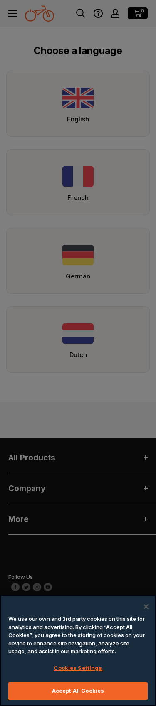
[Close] (146, 607)
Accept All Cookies (78, 690)
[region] (78, 650)
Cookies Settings (78, 667)
